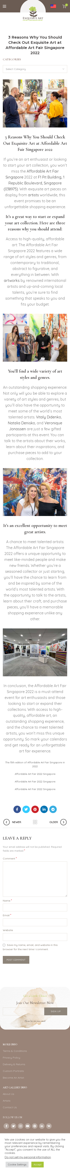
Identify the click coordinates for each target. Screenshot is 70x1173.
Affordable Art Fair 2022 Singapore (35, 773)
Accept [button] (37, 1164)
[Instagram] (20, 1126)
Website (8, 930)
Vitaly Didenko (48, 417)
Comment (10, 858)
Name (7, 900)
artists (33, 195)
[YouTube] (27, 1126)
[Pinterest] (35, 809)
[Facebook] (17, 809)
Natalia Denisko (21, 423)
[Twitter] (26, 809)
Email (7, 915)
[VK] (49, 1126)
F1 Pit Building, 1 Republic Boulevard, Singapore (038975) (34, 183)
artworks (12, 280)
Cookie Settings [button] (17, 1164)
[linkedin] (44, 809)
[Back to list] (35, 822)
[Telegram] (53, 809)
